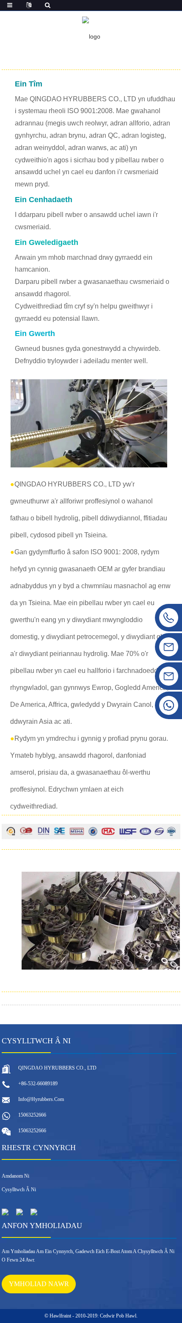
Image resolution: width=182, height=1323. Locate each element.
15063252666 (32, 1115)
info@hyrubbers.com (41, 1099)
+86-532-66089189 (38, 1084)
